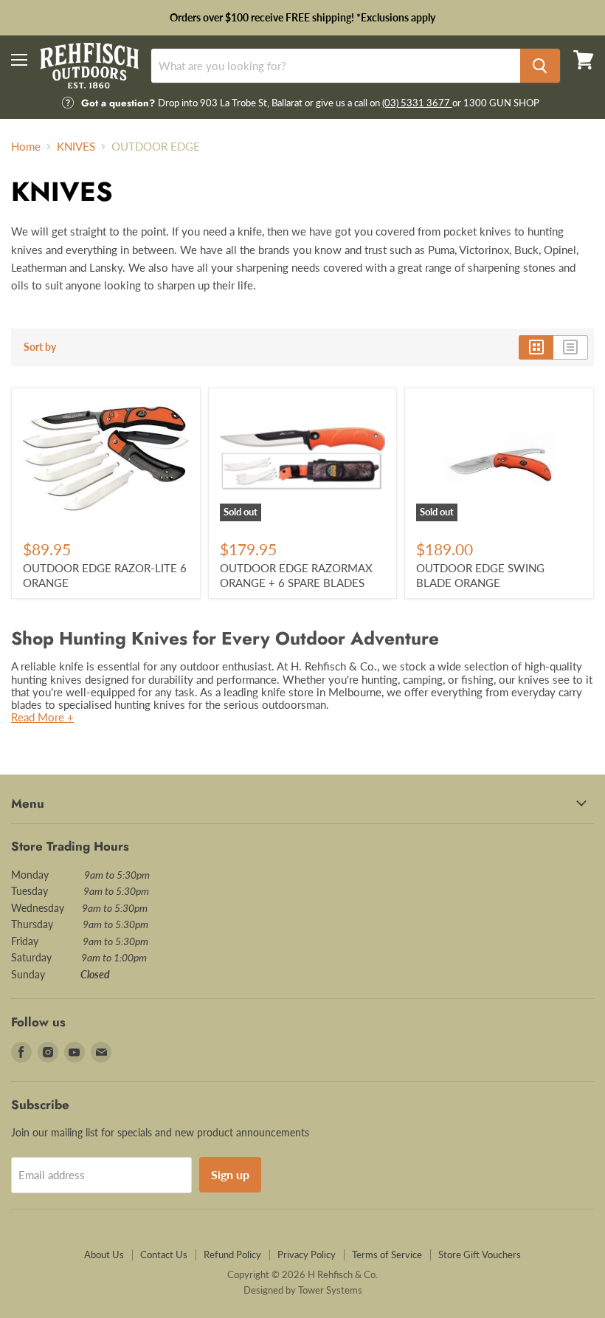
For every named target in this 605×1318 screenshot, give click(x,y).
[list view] (570, 347)
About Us (104, 1254)
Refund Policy (232, 1254)
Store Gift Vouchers (479, 1254)
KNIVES (76, 146)
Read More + (42, 717)
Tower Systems (330, 1290)
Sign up (230, 1174)
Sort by (40, 347)
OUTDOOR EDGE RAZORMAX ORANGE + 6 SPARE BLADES (296, 575)
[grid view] (536, 347)
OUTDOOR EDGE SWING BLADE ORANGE (480, 575)
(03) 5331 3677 (417, 103)
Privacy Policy (306, 1254)
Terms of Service (387, 1254)
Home (26, 146)
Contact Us (163, 1254)
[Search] (540, 66)
